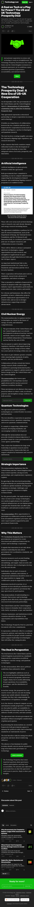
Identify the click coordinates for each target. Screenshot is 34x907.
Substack (9, 903)
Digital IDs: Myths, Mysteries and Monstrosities (12, 861)
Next (28, 791)
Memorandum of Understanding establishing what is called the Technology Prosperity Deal (16, 108)
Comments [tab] (5, 805)
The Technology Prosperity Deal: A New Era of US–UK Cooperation (17, 216)
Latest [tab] (7, 825)
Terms (17, 895)
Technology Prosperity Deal (13, 537)
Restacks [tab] (11, 805)
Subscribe (24, 2)
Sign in (30, 2)
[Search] (31, 825)
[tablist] (8, 805)
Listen (30, 26)
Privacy (13, 895)
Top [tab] (3, 825)
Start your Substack (12, 899)
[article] (17, 835)
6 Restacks (19, 780)
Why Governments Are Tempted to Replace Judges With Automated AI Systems (13, 831)
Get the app (25, 899)
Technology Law (9, 25)
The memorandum (7, 378)
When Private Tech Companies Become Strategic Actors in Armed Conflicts (12, 847)
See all (4, 873)
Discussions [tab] (13, 825)
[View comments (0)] (8, 31)
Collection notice (24, 895)
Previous (6, 791)
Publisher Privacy (20, 892)
